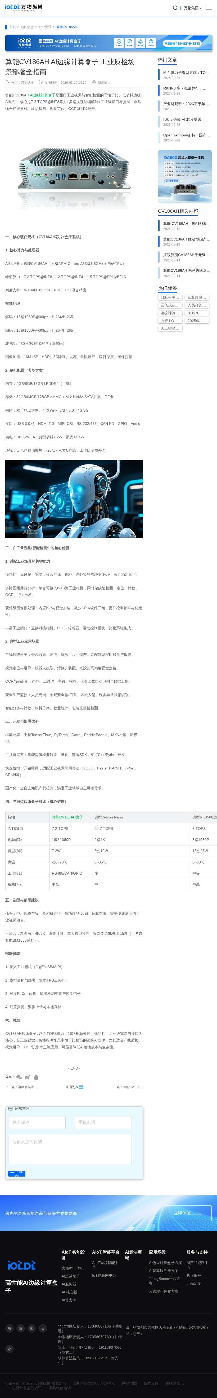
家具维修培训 (60, 1388)
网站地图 (129, 1383)
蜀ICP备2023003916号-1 (94, 1383)
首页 (13, 27)
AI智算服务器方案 (163, 1270)
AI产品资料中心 (198, 1265)
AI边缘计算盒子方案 (165, 1263)
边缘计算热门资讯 (27, 1388)
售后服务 (194, 1275)
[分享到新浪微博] (27, 1077)
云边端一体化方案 (164, 1291)
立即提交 (16, 1174)
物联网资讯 (174, 1383)
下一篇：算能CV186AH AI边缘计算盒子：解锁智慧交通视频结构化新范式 (126, 1087)
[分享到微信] (19, 1077)
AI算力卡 (69, 1300)
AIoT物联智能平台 (105, 1265)
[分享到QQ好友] (36, 1077)
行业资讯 (45, 27)
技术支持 (151, 1383)
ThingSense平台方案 (164, 1280)
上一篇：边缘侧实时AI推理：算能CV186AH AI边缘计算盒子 (21, 1087)
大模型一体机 (73, 1268)
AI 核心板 (69, 1292)
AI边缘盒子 (71, 1276)
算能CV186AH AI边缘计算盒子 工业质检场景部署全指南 (69, 27)
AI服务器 (69, 1284)
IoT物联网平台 (104, 1275)
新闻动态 (27, 27)
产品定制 (194, 1283)
